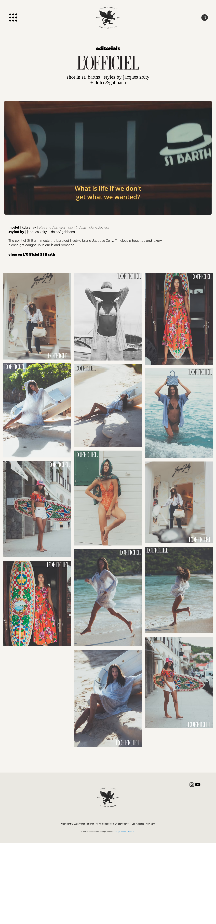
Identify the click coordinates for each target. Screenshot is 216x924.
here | (116, 831)
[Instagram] (192, 785)
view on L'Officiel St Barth (31, 254)
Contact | (123, 831)
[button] (204, 17)
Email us (131, 831)
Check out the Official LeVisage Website (98, 831)
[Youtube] (198, 785)
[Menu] (13, 17)
